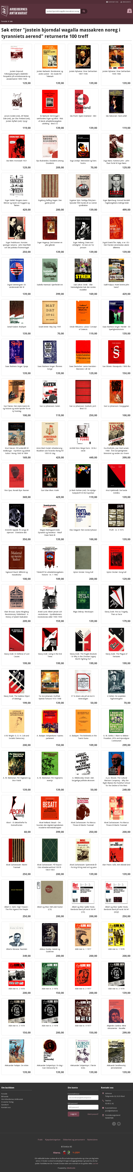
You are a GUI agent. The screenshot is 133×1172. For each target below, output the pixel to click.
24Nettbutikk (70, 1168)
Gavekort (5, 1104)
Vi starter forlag (7, 1102)
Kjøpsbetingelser (53, 1139)
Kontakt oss (6, 1107)
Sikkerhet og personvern (74, 1139)
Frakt (40, 1139)
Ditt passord (72, 1103)
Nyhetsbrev (92, 1139)
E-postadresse (73, 1094)
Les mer (95, 1163)
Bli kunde (4, 1096)
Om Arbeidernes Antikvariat (12, 1099)
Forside (4, 21)
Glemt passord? (93, 1114)
